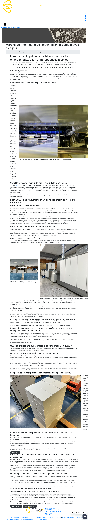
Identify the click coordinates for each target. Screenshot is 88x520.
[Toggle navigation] (5, 24)
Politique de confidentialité (27, 519)
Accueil (9, 52)
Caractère (17, 185)
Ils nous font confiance (68, 517)
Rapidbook (15, 452)
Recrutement (9, 517)
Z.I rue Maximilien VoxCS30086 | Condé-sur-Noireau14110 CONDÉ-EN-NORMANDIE (53, 509)
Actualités (13, 52)
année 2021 (14, 73)
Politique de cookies (41, 519)
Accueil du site (16, 506)
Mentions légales (14, 519)
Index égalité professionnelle (21, 517)
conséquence (15, 217)
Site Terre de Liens (29, 506)
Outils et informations (48, 517)
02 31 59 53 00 (50, 513)
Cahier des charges (36, 517)
